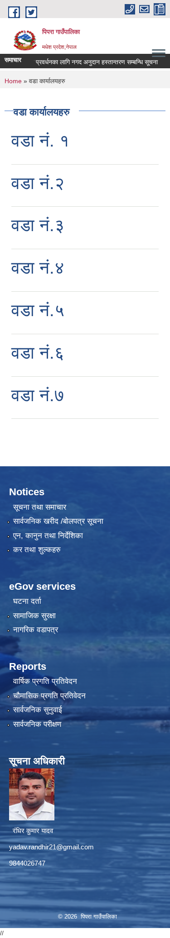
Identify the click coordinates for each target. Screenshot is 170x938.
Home (13, 81)
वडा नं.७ (37, 395)
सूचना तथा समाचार (39, 507)
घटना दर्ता (27, 601)
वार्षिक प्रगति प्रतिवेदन (45, 681)
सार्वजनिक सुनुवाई (37, 710)
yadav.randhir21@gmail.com (51, 847)
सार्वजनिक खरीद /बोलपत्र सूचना (58, 521)
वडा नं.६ (37, 352)
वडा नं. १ (40, 140)
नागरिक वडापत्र (35, 629)
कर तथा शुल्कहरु (37, 549)
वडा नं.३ (37, 225)
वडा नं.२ (37, 183)
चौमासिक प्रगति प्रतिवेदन (49, 696)
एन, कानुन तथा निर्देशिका (48, 535)
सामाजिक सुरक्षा (34, 615)
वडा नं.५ (37, 310)
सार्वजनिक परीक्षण (37, 724)
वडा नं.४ (37, 267)
